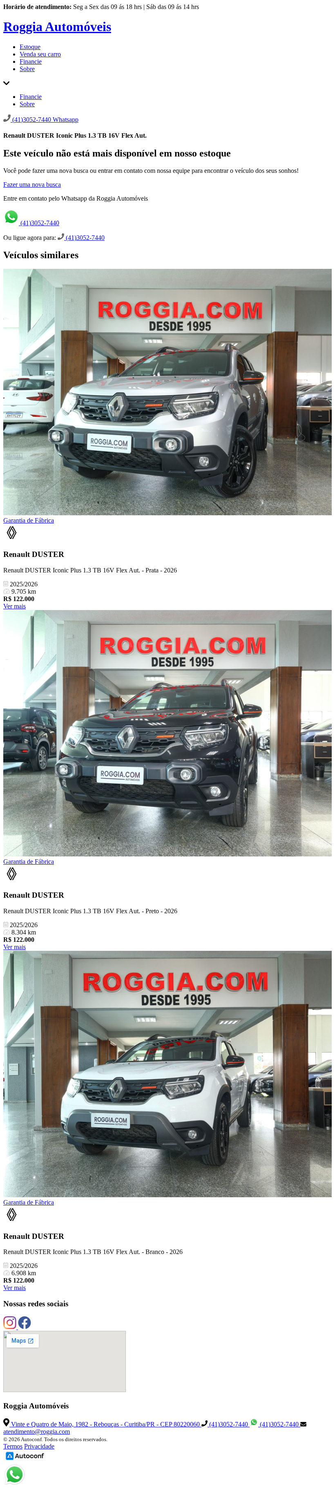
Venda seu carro (40, 54)
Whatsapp (65, 119)
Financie (31, 61)
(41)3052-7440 (39, 222)
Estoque (30, 46)
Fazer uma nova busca (32, 184)
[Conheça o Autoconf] (25, 1459)
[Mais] (6, 82)
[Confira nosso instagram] (10, 1326)
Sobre (27, 68)
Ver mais (14, 606)
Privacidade (39, 1446)
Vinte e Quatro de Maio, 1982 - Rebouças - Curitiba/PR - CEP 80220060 (105, 1424)
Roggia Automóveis (57, 26)
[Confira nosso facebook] (24, 1326)
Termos (12, 1446)
